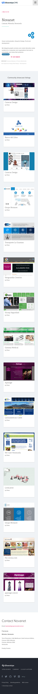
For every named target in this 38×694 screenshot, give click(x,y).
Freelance (8, 61)
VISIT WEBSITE (16, 57)
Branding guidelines (15, 682)
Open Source (6, 669)
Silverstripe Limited (7, 686)
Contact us (5, 54)
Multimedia (23, 61)
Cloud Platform (26, 669)
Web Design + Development (19, 63)
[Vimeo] (16, 676)
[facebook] (3, 676)
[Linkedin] (20, 676)
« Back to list (5, 12)
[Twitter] (7, 676)
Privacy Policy (5, 682)
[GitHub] (11, 676)
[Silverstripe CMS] (10, 3)
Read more (19, 97)
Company (16, 669)
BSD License (25, 682)
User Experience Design (7, 63)
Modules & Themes (16, 61)
